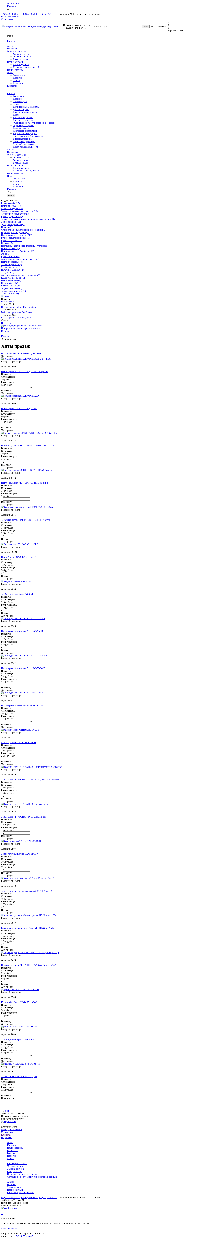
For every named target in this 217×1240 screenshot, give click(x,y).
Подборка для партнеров (25, 146)
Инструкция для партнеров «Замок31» (20, 328)
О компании (19, 75)
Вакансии (18, 83)
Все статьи (6, 323)
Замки (16, 104)
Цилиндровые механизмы (26, 107)
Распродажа (19, 96)
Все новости (7, 301)
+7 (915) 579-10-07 (23, 1236)
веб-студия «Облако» (11, 1129)
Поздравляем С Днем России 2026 (18, 307)
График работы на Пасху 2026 (16, 317)
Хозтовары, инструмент (25, 130)
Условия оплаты (21, 54)
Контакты (12, 86)
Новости (17, 78)
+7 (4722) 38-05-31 (10, 14)
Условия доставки (22, 56)
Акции (10, 46)
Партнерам (12, 48)
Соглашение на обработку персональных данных (32, 1177)
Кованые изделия (21, 128)
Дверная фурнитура (23, 120)
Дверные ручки (21, 109)
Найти (11, 195)
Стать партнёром (9, 1228)
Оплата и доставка (16, 51)
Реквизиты (12, 1150)
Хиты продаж (20, 101)
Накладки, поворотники (25, 112)
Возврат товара (20, 59)
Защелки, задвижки (23, 117)
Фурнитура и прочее (23, 125)
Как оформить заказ (17, 1163)
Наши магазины (15, 70)
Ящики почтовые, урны (25, 133)
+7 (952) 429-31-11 (48, 14)
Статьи (16, 80)
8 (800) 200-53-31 (29, 14)
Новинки (17, 99)
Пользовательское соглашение (22, 1174)
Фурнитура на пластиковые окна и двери (34, 123)
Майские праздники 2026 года (16, 312)
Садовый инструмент (24, 144)
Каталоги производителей (26, 67)
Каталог (11, 41)
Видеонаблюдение (22, 138)
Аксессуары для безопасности (28, 136)
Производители (15, 62)
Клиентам (6, 1135)
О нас (10, 72)
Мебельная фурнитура (24, 141)
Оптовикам (7, 19)
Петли (16, 115)
